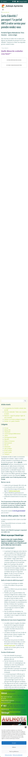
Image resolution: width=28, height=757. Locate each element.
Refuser (14, 747)
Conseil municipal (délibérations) (12, 433)
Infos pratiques (8, 448)
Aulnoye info (7, 430)
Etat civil (7, 12)
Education (6, 439)
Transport (6, 454)
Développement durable (10, 437)
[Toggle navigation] (3, 9)
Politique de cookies (8, 755)
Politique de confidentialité (17, 755)
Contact (5, 1)
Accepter (14, 743)
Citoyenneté (7, 432)
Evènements (7, 446)
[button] (25, 727)
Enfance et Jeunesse (9, 441)
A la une (3, 12)
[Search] (25, 400)
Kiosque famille (23, 1)
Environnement (8, 443)
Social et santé (8, 452)
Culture (6, 435)
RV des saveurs (8, 450)
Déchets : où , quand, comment (11, 421)
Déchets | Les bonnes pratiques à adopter (14, 419)
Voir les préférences (14, 751)
